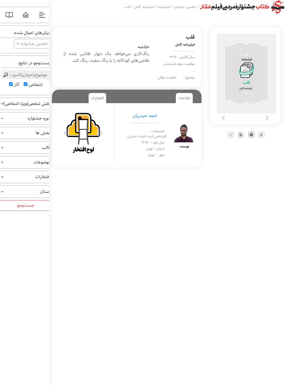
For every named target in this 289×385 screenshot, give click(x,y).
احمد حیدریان (145, 115)
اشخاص (36, 84)
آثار (16, 84)
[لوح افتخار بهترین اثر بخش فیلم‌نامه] (83, 133)
